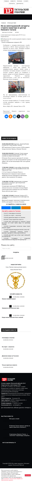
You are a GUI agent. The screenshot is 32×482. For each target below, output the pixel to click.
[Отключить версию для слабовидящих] (14, 6)
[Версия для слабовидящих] (11, 6)
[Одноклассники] (21, 6)
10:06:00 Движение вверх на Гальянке (14, 217)
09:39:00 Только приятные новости (13, 219)
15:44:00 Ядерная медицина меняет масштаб (16, 229)
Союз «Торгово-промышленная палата (16, 267)
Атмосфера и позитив (8, 337)
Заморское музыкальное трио (10, 308)
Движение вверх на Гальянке (10, 356)
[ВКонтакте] (16, 6)
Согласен (27, 475)
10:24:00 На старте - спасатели (12, 215)
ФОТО (4, 256)
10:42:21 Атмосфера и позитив (12, 213)
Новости (12, 1)
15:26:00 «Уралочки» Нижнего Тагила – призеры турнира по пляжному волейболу (16, 232)
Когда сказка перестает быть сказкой (12, 317)
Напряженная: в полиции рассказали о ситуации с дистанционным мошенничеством (15, 183)
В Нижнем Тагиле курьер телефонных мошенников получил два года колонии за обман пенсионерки (15, 155)
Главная (6, 1)
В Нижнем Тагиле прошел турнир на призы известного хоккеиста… (19, 426)
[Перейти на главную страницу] (16, 10)
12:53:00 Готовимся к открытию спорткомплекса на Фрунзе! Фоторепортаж (16, 239)
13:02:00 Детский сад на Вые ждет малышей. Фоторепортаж (16, 235)
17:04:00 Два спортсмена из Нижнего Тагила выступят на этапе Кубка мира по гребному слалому (16, 223)
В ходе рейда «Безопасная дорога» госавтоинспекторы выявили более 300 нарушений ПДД (15, 169)
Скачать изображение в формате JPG (12, 42)
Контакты (12, 3)
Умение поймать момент (9, 299)
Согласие (6, 478)
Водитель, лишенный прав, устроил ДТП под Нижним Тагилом (15, 144)
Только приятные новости (9, 365)
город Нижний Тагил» (16, 269)
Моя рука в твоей (14, 418)
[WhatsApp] (27, 116)
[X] (18, 116)
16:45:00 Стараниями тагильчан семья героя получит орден (16, 226)
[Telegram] (18, 6)
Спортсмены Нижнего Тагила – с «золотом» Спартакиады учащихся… (20, 434)
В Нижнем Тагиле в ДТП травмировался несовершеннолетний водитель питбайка (15, 197)
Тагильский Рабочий (18, 465)
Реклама (19, 1)
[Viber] (22, 116)
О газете (26, 1)
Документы (19, 3)
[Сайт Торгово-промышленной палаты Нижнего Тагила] (16, 280)
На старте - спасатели (8, 346)
